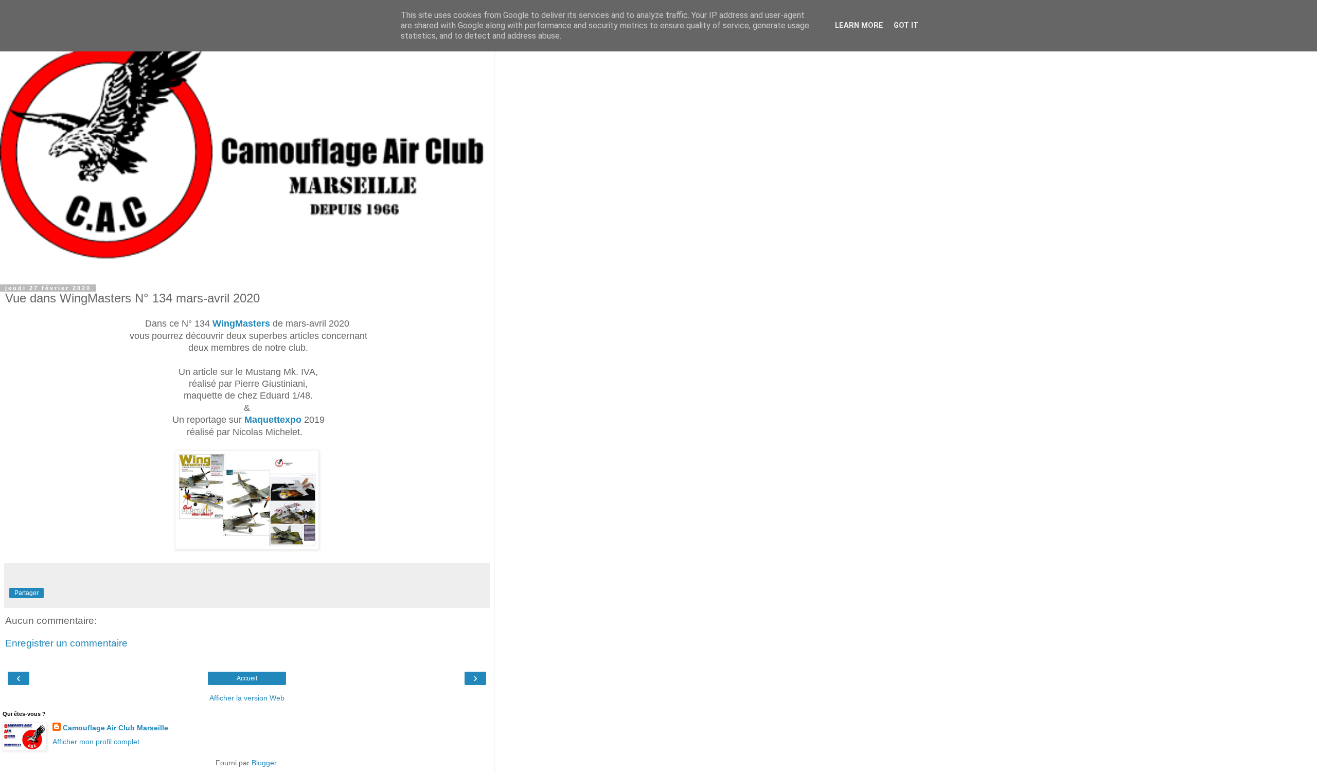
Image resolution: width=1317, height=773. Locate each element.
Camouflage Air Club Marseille (115, 728)
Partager (26, 593)
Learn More (859, 25)
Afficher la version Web (246, 698)
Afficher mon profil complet (95, 742)
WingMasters (241, 323)
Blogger (264, 763)
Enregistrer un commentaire (66, 643)
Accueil (247, 678)
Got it (906, 25)
